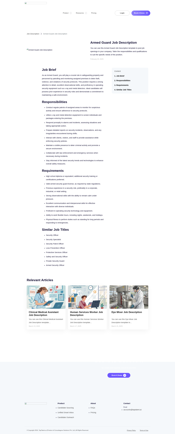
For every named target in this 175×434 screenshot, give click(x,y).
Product (65, 13)
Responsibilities (123, 81)
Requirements (122, 85)
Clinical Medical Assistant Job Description (44, 313)
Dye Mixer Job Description (127, 312)
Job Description (33, 34)
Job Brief (120, 76)
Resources (80, 13)
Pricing (93, 13)
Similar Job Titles (123, 90)
